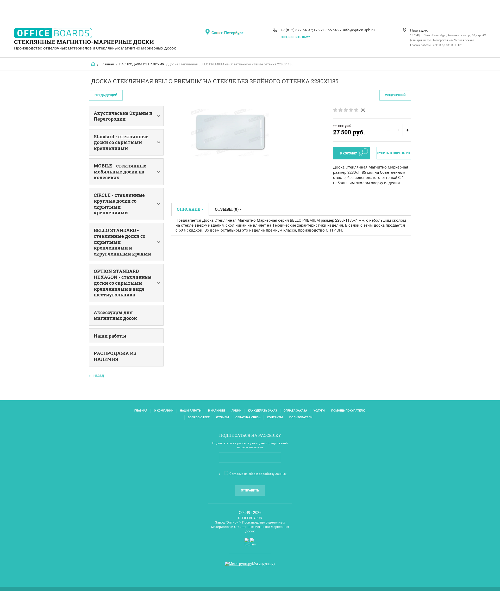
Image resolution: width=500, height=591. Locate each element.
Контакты (275, 417)
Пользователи (300, 417)
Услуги (319, 410)
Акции (236, 410)
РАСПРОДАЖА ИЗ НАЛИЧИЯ (141, 64)
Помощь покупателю (348, 410)
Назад (98, 375)
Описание (188, 209)
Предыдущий (106, 95)
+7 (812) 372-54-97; (297, 30)
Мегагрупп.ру (263, 563)
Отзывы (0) (227, 209)
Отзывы (222, 417)
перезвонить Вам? (295, 37)
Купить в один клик (393, 153)
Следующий (395, 95)
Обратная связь (247, 417)
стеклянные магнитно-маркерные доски (84, 42)
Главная (107, 64)
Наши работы (191, 410)
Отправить (250, 490)
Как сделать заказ (262, 410)
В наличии (216, 410)
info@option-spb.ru (359, 30)
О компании (163, 410)
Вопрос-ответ (199, 417)
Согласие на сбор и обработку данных (257, 474)
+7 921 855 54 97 (328, 30)
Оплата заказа (295, 410)
